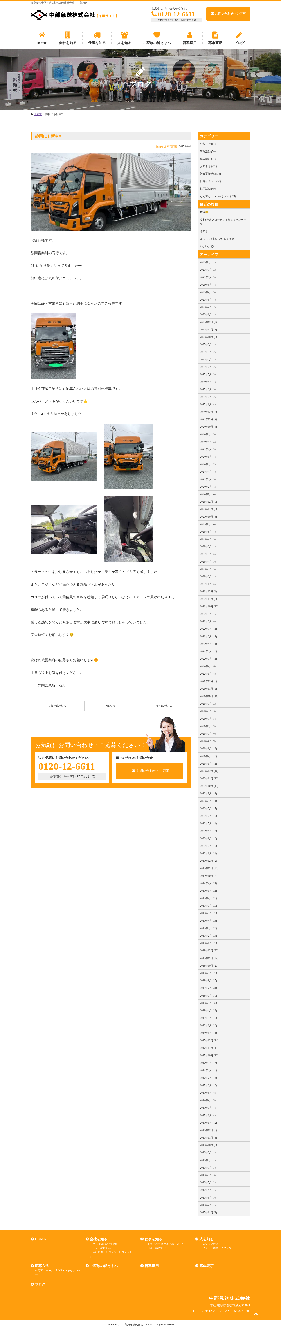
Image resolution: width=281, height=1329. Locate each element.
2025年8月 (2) (208, 351)
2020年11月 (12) (209, 778)
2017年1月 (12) (208, 1122)
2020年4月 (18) (208, 830)
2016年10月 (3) (208, 1145)
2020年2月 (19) (208, 845)
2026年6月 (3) (208, 277)
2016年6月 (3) (208, 1175)
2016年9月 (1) (208, 1152)
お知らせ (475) (208, 166)
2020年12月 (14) (209, 771)
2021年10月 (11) (209, 696)
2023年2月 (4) (208, 576)
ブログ (40, 1284)
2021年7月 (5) (208, 718)
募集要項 (207, 1266)
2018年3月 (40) (208, 1018)
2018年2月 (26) (208, 1025)
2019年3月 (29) (208, 928)
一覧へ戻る (111, 706)
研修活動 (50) (208, 151)
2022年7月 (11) (208, 628)
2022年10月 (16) (209, 606)
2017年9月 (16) (208, 1062)
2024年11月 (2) (208, 419)
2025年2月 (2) (208, 397)
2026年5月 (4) (208, 284)
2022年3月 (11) (208, 658)
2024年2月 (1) (208, 486)
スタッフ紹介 (210, 1243)
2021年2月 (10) (208, 756)
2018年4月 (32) (208, 1010)
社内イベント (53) (210, 181)
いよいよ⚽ (207, 246)
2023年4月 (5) (208, 561)
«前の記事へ (57, 706)
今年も (204, 231)
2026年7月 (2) (208, 269)
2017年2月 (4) (208, 1115)
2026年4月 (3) (208, 292)
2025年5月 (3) (208, 374)
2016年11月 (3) (208, 1137)
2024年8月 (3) (208, 441)
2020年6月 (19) (208, 815)
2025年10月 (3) (208, 337)
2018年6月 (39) (208, 995)
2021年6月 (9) (208, 726)
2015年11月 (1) (208, 1212)
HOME (38, 114)
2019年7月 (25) (208, 898)
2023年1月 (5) (208, 583)
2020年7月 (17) (208, 808)
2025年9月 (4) (208, 344)
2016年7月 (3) (208, 1167)
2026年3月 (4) (208, 299)
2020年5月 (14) (208, 823)
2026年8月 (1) (208, 262)
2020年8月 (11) (208, 801)
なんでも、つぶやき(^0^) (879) (218, 196)
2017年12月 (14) (209, 1040)
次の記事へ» (164, 706)
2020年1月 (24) (208, 853)
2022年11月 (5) (208, 599)
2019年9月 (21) (208, 883)
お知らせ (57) (208, 143)
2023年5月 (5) (208, 554)
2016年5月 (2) (208, 1182)
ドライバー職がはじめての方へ (166, 1243)
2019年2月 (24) (208, 935)
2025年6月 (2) (208, 367)
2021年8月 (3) (208, 711)
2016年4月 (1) (208, 1190)
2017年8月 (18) (208, 1070)
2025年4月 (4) (208, 381)
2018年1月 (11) (208, 1032)
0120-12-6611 (176, 14)
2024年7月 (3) (208, 449)
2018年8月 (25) (208, 980)
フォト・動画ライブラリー (218, 1248)
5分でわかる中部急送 (105, 1243)
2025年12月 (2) (208, 322)
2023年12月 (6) (208, 501)
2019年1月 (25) (208, 943)
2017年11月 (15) (209, 1047)
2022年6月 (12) (208, 636)
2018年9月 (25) (208, 973)
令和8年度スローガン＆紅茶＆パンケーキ (223, 221)
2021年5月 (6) (208, 733)
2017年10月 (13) (209, 1055)
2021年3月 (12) (208, 748)
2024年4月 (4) (208, 471)
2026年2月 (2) (208, 307)
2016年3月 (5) (208, 1197)
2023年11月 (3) (208, 509)
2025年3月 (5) (208, 389)
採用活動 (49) (208, 188)
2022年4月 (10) (208, 651)
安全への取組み (102, 1248)
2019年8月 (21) (208, 890)
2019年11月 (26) (209, 868)
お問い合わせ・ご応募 (230, 13)
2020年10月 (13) (209, 786)
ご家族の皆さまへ (104, 1266)
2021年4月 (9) (208, 741)
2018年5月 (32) (208, 1003)
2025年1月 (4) (208, 404)
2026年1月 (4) (208, 314)
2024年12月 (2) (208, 411)
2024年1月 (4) (208, 494)
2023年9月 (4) (208, 524)
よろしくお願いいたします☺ (217, 238)
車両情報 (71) (208, 158)
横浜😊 (204, 212)
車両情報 (172, 146)
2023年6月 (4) (208, 546)
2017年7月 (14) (208, 1077)
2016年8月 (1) (208, 1160)
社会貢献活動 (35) (210, 173)
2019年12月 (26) (209, 860)
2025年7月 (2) (208, 359)
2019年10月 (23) (209, 875)
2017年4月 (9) (208, 1100)
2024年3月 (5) (208, 479)
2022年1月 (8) (208, 673)
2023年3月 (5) (208, 569)
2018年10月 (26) (209, 965)
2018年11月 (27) (209, 958)
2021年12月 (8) (208, 681)
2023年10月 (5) (208, 516)
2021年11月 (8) (208, 688)
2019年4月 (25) (208, 920)
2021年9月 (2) (208, 703)
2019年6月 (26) (208, 905)
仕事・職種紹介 (157, 1248)
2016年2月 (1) (208, 1205)
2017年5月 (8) (208, 1092)
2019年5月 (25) (208, 913)
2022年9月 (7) (208, 613)
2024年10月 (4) (208, 426)
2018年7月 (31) (208, 988)
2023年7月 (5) (208, 539)
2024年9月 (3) (208, 434)
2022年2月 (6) (208, 666)
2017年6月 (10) (208, 1085)
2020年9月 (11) (208, 793)
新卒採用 (152, 1266)
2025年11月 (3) (208, 329)
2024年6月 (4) (208, 456)
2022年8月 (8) (208, 621)
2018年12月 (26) (209, 950)
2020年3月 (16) (208, 838)
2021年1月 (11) (208, 763)
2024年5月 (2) (208, 464)
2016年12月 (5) (208, 1130)
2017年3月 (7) (208, 1107)
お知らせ (161, 146)
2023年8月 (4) (208, 531)
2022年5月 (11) (208, 643)
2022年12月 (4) (208, 591)
